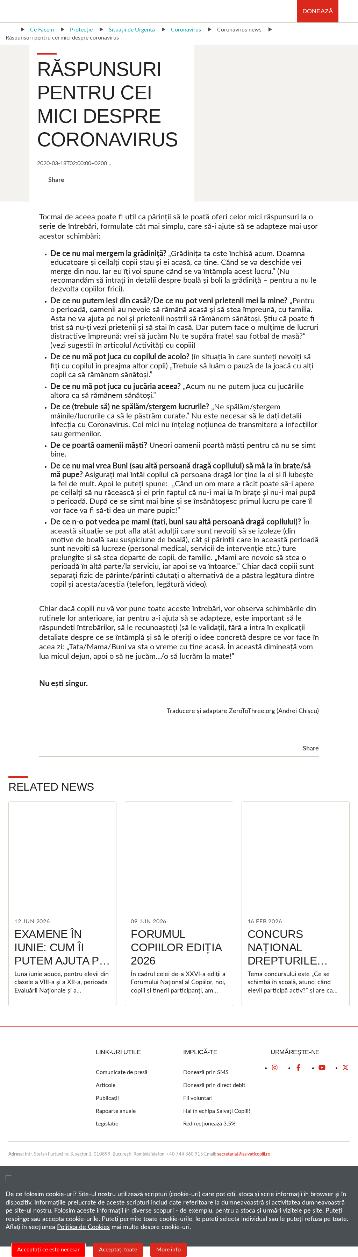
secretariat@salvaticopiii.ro (243, 1154)
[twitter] (345, 1068)
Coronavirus (186, 30)
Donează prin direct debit (214, 1085)
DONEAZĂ (317, 11)
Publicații (107, 1098)
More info (168, 1249)
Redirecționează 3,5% (209, 1124)
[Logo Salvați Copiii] (36, 1072)
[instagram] (275, 1068)
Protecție (81, 30)
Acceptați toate (118, 1249)
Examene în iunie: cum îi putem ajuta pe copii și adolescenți (60, 961)
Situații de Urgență (132, 30)
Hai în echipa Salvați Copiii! (216, 1111)
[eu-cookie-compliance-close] (9, 1178)
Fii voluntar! (198, 1098)
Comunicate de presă (122, 1072)
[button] (348, 11)
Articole (105, 1085)
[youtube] (322, 1068)
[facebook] (298, 1068)
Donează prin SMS (206, 1072)
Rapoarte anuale (116, 1111)
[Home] (10, 30)
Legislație (107, 1124)
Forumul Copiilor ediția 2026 (176, 947)
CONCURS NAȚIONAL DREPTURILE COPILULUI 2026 (291, 954)
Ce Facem (42, 30)
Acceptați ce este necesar (48, 1249)
